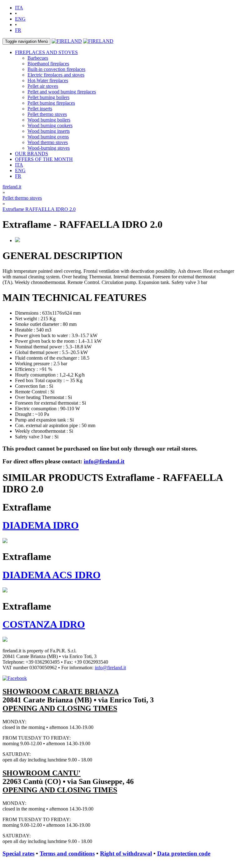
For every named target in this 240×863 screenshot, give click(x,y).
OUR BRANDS (31, 153)
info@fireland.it (104, 461)
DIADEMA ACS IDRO (51, 575)
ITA (19, 7)
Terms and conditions (67, 853)
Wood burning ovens (48, 136)
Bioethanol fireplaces (48, 63)
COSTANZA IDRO (43, 624)
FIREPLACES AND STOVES (46, 52)
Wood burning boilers (49, 119)
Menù (26, 41)
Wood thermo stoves (48, 142)
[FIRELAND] (67, 41)
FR (18, 30)
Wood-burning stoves (49, 148)
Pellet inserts (40, 108)
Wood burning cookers (50, 125)
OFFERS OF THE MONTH (44, 159)
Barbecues (38, 58)
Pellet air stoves (43, 86)
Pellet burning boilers (48, 97)
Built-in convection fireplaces (56, 69)
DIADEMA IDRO (40, 525)
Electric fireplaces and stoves (56, 74)
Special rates (18, 853)
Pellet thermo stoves (47, 114)
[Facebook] (14, 678)
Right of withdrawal (126, 853)
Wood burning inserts (49, 131)
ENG (20, 19)
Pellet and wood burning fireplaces (62, 91)
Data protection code (183, 853)
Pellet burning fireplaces (51, 103)
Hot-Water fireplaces (48, 80)
